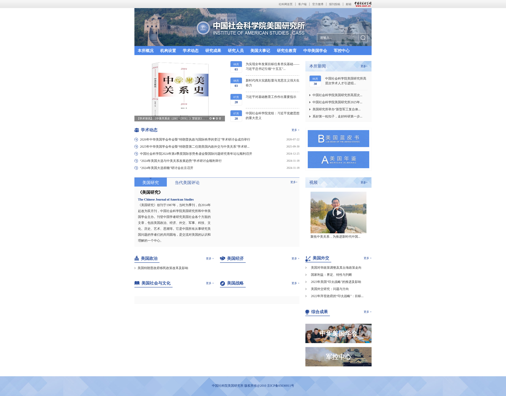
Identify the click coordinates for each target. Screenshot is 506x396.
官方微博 (317, 4)
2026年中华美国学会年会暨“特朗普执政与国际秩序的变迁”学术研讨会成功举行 (195, 139)
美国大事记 (260, 50)
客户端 (302, 4)
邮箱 (348, 4)
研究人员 (236, 50)
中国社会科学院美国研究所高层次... (337, 95)
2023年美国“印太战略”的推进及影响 (336, 281)
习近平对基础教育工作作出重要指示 (271, 97)
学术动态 (191, 50)
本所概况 (146, 50)
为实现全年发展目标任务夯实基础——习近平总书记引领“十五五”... (272, 66)
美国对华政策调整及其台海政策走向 (336, 267)
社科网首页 (286, 4)
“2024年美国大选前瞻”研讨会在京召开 (166, 168)
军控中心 (342, 50)
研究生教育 (287, 50)
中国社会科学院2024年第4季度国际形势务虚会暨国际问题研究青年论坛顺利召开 (196, 153)
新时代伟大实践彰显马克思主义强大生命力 (272, 83)
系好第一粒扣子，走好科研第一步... (337, 116)
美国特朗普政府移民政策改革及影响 (163, 268)
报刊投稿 (334, 4)
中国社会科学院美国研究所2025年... (337, 102)
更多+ (293, 182)
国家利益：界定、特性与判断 (331, 274)
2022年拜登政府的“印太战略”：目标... (337, 296)
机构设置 (168, 50)
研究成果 (213, 50)
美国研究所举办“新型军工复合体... (336, 109)
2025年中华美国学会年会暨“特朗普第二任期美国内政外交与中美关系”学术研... (194, 146)
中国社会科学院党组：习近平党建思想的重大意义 (272, 116)
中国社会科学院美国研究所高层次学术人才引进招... (345, 81)
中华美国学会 (315, 50)
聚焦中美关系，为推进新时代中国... (335, 236)
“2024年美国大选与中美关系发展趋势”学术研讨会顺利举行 (181, 160)
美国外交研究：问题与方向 (330, 289)
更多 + (295, 130)
